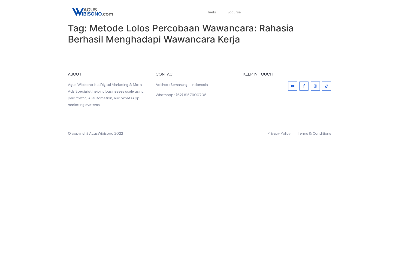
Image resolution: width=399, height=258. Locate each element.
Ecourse (234, 12)
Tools (211, 12)
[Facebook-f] (303, 86)
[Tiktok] (326, 86)
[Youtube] (292, 86)
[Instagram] (315, 86)
